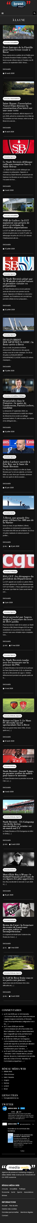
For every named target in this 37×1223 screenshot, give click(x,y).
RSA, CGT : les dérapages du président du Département (18, 577)
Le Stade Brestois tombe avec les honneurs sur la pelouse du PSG (16, 662)
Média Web (8, 1071)
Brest (6, 1089)
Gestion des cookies (9, 1209)
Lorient (6, 1086)
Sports (12, 157)
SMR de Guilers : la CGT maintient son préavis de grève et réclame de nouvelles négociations (16, 224)
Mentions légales (26, 1212)
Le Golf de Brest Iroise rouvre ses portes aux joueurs (18, 979)
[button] (2, 13)
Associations (15, 99)
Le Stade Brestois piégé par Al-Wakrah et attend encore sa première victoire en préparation (18, 282)
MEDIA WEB (12, 1124)
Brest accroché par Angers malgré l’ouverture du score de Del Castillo (18, 619)
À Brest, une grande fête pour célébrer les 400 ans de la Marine (18, 520)
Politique (21, 396)
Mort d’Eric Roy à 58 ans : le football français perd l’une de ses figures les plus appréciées (18, 876)
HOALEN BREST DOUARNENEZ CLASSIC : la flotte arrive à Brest (18, 342)
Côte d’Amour (9, 1074)
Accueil (4, 1206)
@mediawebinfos (25, 1124)
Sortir (12, 513)
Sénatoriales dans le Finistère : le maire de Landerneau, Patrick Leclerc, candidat (18, 404)
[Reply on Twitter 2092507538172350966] (9, 1151)
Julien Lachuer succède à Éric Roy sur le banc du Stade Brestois (16, 464)
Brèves (12, 716)
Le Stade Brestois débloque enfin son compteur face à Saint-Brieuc (17, 164)
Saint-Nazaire (9, 1077)
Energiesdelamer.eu (11, 1098)
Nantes (6, 1083)
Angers (6, 1080)
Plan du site (13, 1206)
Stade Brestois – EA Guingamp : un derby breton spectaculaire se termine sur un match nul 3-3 (18, 825)
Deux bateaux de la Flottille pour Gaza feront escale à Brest (18, 50)
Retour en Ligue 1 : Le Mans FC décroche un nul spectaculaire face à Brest (17, 722)
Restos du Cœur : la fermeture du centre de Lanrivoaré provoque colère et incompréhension (18, 928)
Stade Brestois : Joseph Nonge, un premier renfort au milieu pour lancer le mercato (18, 773)
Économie (5, 1192)
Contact (5, 1215)
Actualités (14, 42)
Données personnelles (10, 1212)
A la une (7, 42)
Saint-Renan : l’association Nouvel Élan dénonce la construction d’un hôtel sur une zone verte (17, 107)
